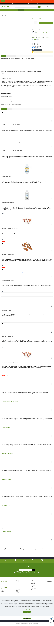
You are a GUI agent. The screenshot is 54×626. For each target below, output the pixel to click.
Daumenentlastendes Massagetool (8, 280)
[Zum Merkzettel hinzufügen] (51, 121)
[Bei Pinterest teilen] (35, 47)
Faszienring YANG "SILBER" (7, 310)
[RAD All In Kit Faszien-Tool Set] (27, 510)
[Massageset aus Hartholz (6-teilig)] (27, 247)
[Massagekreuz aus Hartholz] (27, 432)
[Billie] (38, 40)
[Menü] (52, 617)
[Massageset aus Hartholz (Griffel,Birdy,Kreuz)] (27, 221)
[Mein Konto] (50, 7)
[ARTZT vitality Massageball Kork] (27, 536)
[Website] (30, 612)
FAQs (31, 589)
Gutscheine (32, 586)
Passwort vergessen (33, 591)
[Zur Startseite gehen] (5, 6)
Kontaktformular (2, 591)
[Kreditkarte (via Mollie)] (39, 38)
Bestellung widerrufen (27, 618)
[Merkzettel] (47, 7)
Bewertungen (32, 587)
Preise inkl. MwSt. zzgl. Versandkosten (36, 18)
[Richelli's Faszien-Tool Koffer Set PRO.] (27, 484)
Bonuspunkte (32, 584)
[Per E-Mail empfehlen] (38, 47)
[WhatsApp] (28, 612)
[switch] (51, 622)
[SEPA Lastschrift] (47, 35)
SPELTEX (18, 581)
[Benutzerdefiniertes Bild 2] (49, 584)
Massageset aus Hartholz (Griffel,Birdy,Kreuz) (10, 228)
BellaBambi (18, 589)
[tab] (3, 56)
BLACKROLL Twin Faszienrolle (7, 336)
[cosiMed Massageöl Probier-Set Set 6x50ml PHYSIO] (27, 117)
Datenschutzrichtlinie (30, 571)
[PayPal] (33, 33)
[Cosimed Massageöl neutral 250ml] (27, 195)
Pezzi (17, 591)
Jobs (31, 592)
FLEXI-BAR (18, 580)
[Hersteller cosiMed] (50, 13)
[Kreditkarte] (34, 35)
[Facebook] (24, 612)
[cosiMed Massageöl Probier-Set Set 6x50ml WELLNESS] (27, 143)
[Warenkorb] (52, 7)
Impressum (32, 580)
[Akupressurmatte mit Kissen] (27, 380)
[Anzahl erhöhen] (38, 22)
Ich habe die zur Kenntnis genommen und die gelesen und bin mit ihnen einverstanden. (27, 572)
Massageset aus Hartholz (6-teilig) (8, 254)
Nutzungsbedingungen (35, 571)
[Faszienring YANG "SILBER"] (27, 302)
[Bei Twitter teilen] (34, 47)
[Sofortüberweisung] (46, 38)
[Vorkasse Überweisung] (38, 33)
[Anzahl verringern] (33, 22)
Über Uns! (32, 590)
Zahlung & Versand (33, 583)
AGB (32, 572)
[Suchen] (39, 7)
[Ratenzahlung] (34, 40)
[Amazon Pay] (48, 33)
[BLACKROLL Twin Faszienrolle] (27, 328)
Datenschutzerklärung (33, 582)
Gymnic (18, 592)
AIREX (17, 583)
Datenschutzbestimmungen (21, 572)
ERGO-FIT (18, 590)
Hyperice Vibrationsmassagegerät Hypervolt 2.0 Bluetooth (12, 414)
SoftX (17, 582)
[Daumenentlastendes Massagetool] (27, 272)
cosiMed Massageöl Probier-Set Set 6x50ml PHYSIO (11, 124)
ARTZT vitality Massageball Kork (7, 543)
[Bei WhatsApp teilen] (36, 47)
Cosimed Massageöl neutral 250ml (8, 202)
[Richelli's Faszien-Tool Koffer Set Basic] (27, 458)
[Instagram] (26, 612)
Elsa (17, 588)
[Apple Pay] (34, 38)
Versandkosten (25, 623)
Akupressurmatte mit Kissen (7, 388)
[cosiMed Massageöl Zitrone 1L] (27, 169)
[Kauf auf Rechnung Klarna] (40, 35)
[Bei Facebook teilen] (32, 47)
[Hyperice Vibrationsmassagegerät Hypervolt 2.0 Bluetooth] (27, 406)
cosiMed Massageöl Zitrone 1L (7, 176)
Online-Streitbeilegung (33, 585)
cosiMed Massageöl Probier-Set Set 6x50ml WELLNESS (12, 150)
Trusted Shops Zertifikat (33, 588)
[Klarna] (44, 33)
